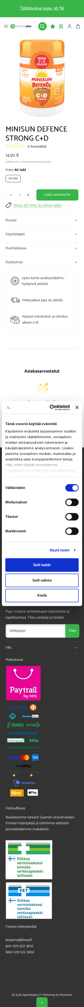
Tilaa (72, 630)
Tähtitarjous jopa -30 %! (42, 8)
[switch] (72, 502)
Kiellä (42, 595)
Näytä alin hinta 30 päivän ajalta (38, 205)
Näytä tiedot (60, 550)
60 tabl (13, 178)
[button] (6, 26)
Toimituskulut (26, 162)
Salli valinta (41, 580)
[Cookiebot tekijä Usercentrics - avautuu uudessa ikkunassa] (52, 408)
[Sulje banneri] (77, 407)
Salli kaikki (42, 565)
